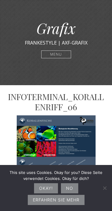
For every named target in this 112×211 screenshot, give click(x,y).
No (69, 188)
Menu (56, 54)
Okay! (46, 188)
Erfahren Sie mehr (56, 199)
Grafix (56, 28)
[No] (105, 188)
